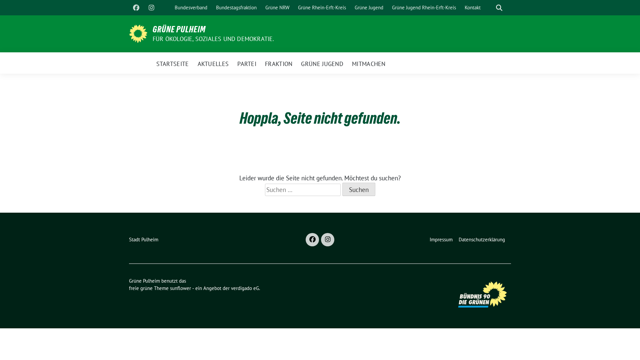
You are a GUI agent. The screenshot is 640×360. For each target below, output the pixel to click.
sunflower (180, 288)
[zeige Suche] (499, 7)
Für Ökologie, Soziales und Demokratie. (213, 39)
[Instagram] (151, 7)
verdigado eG (245, 288)
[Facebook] (136, 7)
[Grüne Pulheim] (138, 33)
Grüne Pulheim (179, 29)
